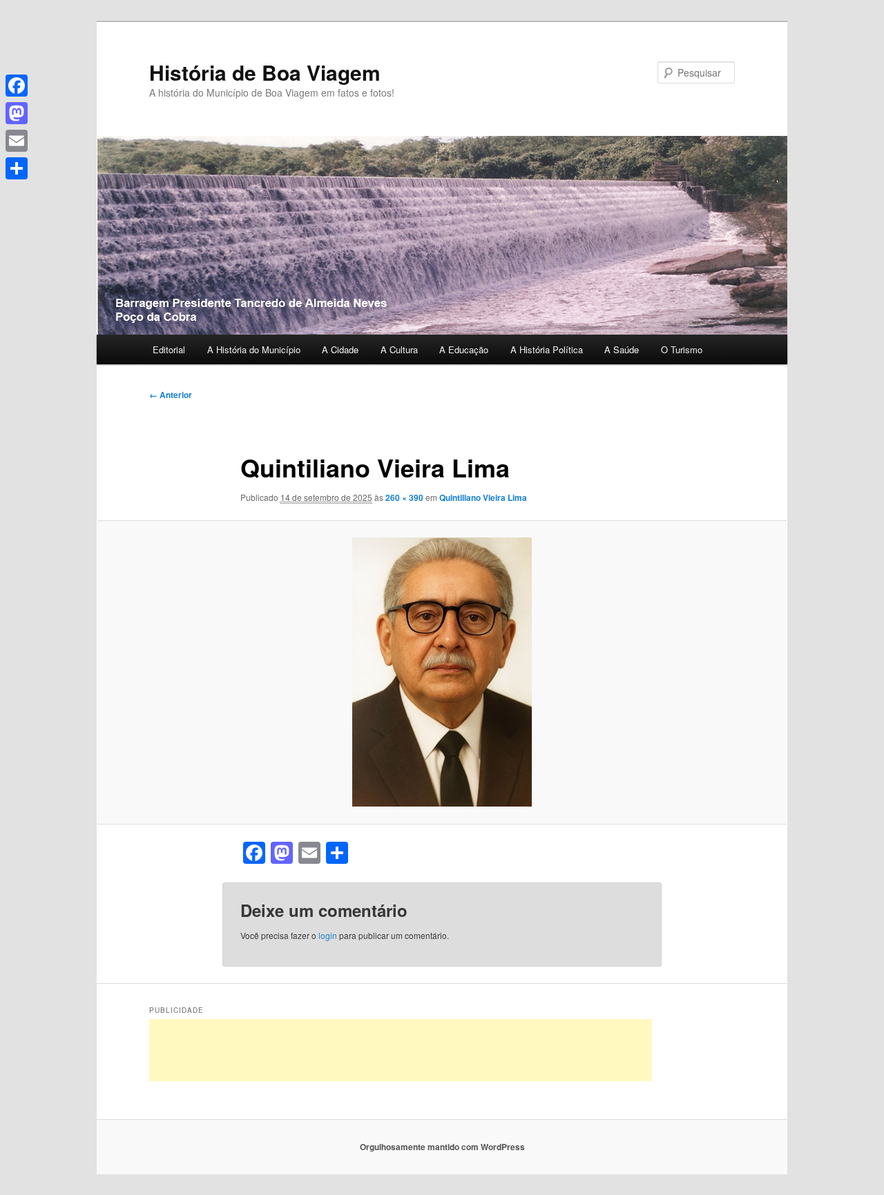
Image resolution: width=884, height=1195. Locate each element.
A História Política (546, 349)
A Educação (463, 349)
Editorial (169, 349)
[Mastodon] (16, 113)
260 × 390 (404, 497)
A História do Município (253, 349)
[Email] (16, 141)
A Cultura (399, 349)
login (327, 935)
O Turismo (681, 349)
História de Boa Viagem (265, 72)
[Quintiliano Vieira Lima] (442, 672)
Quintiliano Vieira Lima (483, 497)
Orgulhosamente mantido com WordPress (442, 1146)
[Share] (16, 168)
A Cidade (340, 349)
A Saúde (621, 349)
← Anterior (170, 394)
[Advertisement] (400, 1050)
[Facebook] (16, 85)
